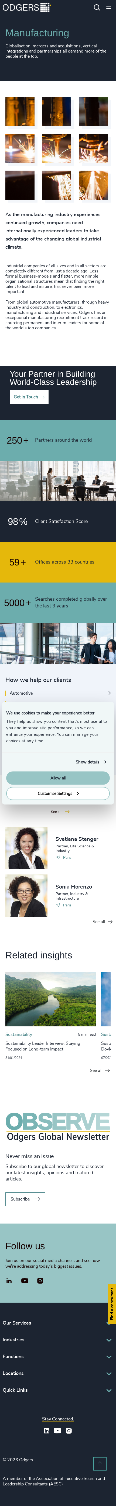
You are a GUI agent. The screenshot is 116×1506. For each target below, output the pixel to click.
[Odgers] (27, 8)
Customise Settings (55, 793)
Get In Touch (26, 397)
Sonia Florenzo (74, 887)
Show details (87, 762)
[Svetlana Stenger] (26, 848)
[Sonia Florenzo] (26, 895)
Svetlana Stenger (77, 839)
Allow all (58, 778)
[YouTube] (25, 1281)
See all (99, 922)
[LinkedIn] (9, 1281)
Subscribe (20, 1199)
